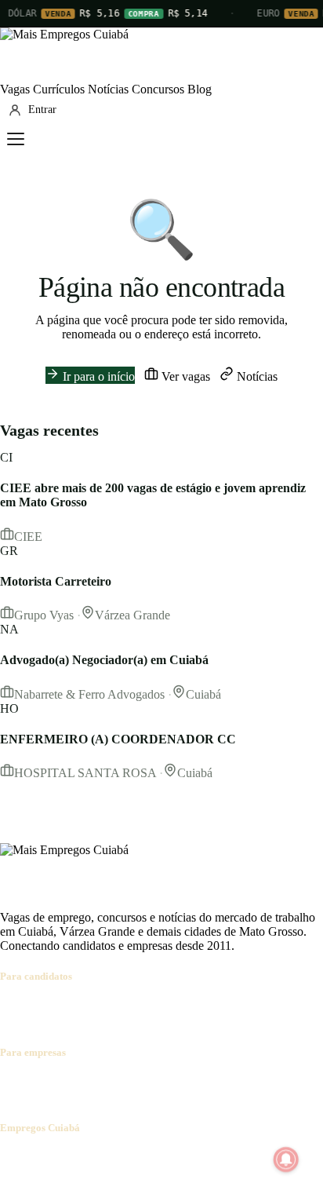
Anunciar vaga (36, 1083)
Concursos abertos (194, 1006)
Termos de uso (154, 1158)
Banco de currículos (125, 1083)
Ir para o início (97, 376)
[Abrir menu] (15, 139)
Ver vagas (184, 376)
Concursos (158, 89)
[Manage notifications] (286, 1159)
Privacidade (223, 1158)
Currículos (59, 89)
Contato (95, 1158)
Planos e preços (216, 1083)
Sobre (14, 1158)
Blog (199, 89)
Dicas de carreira (65, 1021)
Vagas (15, 89)
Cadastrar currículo (99, 1006)
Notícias (108, 89)
